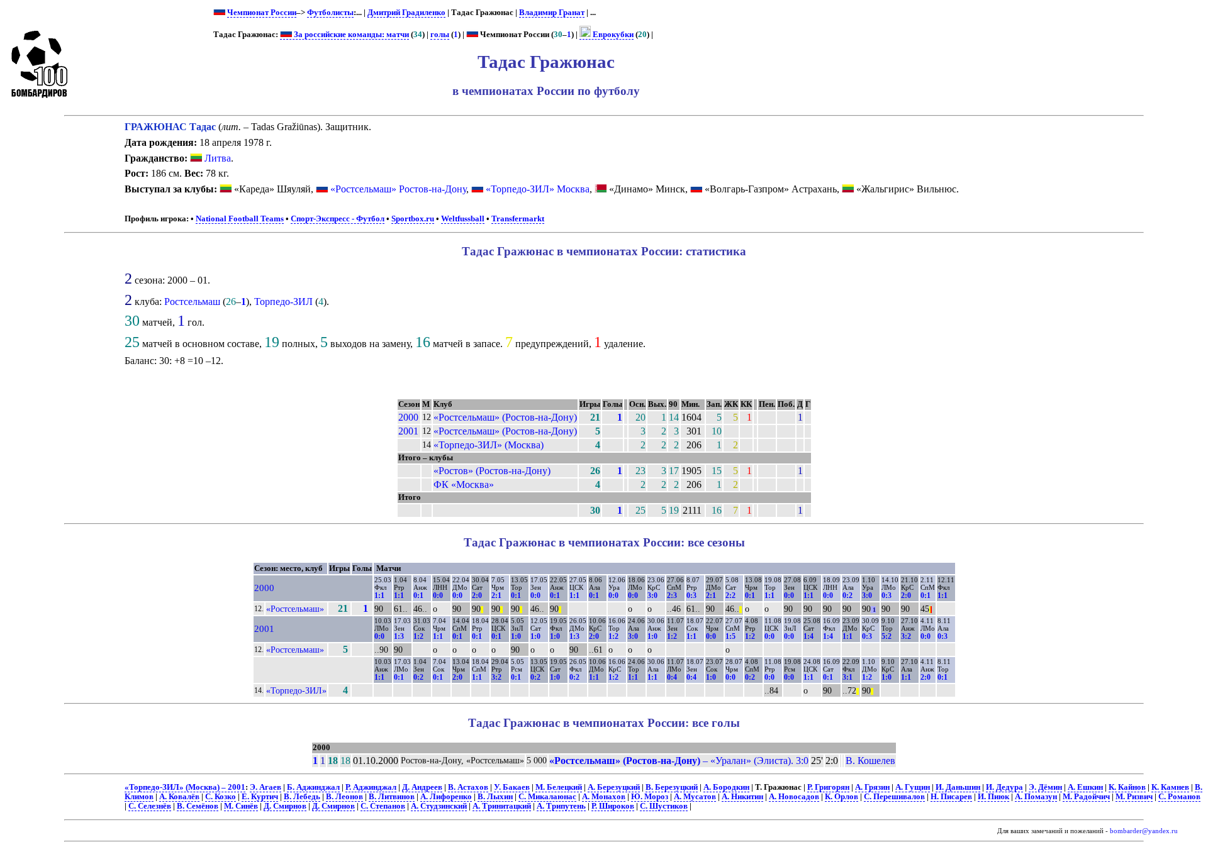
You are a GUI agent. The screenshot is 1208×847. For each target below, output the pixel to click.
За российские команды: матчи (350, 34)
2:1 (496, 595)
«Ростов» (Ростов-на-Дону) (492, 470)
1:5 (730, 636)
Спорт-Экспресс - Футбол (337, 218)
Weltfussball (462, 218)
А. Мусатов (695, 796)
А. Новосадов (794, 796)
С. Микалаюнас (547, 796)
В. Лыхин (495, 796)
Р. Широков (612, 806)
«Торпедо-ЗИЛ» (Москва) (488, 445)
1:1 (379, 595)
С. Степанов (383, 806)
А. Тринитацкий (502, 806)
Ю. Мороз (649, 796)
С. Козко (220, 796)
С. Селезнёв (149, 806)
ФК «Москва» (463, 484)
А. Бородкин (726, 787)
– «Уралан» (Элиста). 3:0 (678, 760)
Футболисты (330, 12)
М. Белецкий (558, 787)
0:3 (691, 595)
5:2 (886, 636)
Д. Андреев (422, 787)
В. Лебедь (302, 796)
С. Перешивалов (894, 796)
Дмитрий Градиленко (406, 12)
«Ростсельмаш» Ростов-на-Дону (398, 189)
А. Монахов (603, 796)
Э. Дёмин (1045, 787)
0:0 (438, 595)
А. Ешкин (1085, 787)
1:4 (808, 636)
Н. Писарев (951, 796)
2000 (408, 417)
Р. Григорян (828, 787)
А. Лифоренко (446, 796)
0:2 (847, 595)
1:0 (516, 636)
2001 (408, 431)
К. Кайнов (1127, 787)
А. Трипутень (561, 806)
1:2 (418, 636)
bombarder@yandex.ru (1144, 831)
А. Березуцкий (614, 787)
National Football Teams (240, 218)
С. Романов (1179, 796)
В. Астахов (468, 787)
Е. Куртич (260, 796)
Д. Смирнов (285, 806)
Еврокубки (612, 34)
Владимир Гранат (551, 12)
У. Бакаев (512, 787)
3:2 (906, 636)
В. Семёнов (197, 806)
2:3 (672, 595)
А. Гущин (912, 787)
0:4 (672, 677)
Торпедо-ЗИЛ (283, 301)
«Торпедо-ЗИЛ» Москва (538, 189)
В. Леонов (344, 796)
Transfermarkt (517, 218)
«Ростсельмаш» (295, 609)
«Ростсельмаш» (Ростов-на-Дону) (505, 417)
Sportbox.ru (412, 218)
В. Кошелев (870, 760)
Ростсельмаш (192, 301)
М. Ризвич (1134, 796)
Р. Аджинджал (370, 787)
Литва (216, 158)
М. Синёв (241, 806)
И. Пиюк (993, 796)
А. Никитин (742, 796)
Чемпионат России (261, 12)
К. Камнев (1170, 787)
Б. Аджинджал (313, 787)
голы (439, 34)
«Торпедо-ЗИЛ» (296, 690)
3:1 (847, 677)
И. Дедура (1004, 787)
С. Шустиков (664, 806)
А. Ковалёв (179, 796)
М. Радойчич (1086, 796)
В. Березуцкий (672, 787)
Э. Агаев (265, 787)
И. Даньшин (958, 787)
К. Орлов (841, 796)
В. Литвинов (392, 796)
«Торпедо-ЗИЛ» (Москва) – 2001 (185, 787)
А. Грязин (872, 787)
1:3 (399, 636)
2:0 (477, 595)
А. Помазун (1036, 796)
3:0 (652, 595)
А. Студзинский (439, 806)
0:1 (418, 595)
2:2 (730, 595)
